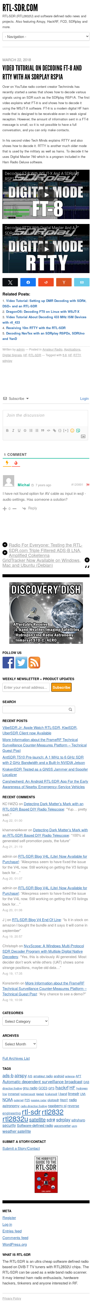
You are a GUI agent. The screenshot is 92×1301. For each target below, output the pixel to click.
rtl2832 (53, 1111)
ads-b (7, 1075)
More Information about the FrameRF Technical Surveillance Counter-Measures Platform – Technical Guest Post (44, 745)
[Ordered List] (31, 430)
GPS (51, 1088)
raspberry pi (57, 1105)
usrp (74, 1126)
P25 (27, 1100)
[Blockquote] (42, 430)
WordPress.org (14, 1244)
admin (20, 349)
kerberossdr (28, 1094)
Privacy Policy (11, 1298)
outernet (19, 1100)
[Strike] (25, 430)
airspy (20, 1075)
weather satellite (16, 1131)
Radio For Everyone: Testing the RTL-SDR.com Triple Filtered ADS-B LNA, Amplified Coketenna (45, 550)
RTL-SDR (34, 355)
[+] (66, 430)
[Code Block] (48, 430)
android (59, 1076)
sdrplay (7, 360)
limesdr (73, 1093)
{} (60, 430)
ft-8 (65, 355)
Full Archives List (16, 1058)
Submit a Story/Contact (21, 1148)
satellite (37, 1119)
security (9, 1125)
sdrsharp (78, 1119)
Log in (7, 1224)
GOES (43, 1088)
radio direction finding (34, 1106)
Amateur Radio (52, 349)
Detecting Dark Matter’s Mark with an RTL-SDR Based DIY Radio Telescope (42, 806)
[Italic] (13, 430)
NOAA (7, 1099)
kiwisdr (40, 1094)
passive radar (39, 1100)
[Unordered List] (36, 430)
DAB (86, 1082)
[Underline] (19, 430)
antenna (70, 1076)
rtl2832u (15, 1118)
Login (84, 398)
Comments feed (15, 1237)
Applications (72, 349)
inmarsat (14, 1094)
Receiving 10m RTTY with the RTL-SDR (36, 327)
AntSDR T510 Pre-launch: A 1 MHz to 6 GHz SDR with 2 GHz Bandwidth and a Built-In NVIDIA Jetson (43, 759)
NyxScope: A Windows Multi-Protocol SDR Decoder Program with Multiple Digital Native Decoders (43, 951)
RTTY (77, 355)
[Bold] (7, 430)
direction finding (12, 1088)
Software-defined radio (35, 1125)
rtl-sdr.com (20, 8)
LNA (83, 1094)
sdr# (51, 1119)
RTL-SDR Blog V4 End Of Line (36, 919)
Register (9, 1217)
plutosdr (53, 1099)
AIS (30, 1076)
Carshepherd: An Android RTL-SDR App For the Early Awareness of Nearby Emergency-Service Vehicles (45, 784)
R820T (64, 1100)
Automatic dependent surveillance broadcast (42, 1081)
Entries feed (12, 1230)
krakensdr (51, 1094)
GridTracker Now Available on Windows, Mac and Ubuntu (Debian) (41, 563)
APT (78, 1076)
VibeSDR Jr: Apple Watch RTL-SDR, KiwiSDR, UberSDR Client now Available (40, 730)
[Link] (54, 430)
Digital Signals (12, 355)
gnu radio (30, 1087)
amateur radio (43, 1076)
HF (25, 355)
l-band (62, 1093)
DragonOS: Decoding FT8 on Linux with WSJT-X (42, 311)
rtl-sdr (31, 1111)
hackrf (61, 1087)
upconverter (62, 1125)
